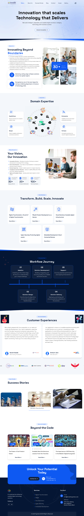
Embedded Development (42, 506)
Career (60, 3)
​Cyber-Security (39, 503)
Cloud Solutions (39, 500)
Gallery (66, 3)
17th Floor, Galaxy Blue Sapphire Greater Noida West (69, 503)
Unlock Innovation (41, 30)
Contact (53, 3)
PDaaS (37, 497)
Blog (47, 3)
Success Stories (39, 3)
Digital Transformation (41, 494)
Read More (12, 221)
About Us (30, 3)
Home (22, 3)
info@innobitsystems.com (70, 497)
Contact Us (33, 478)
